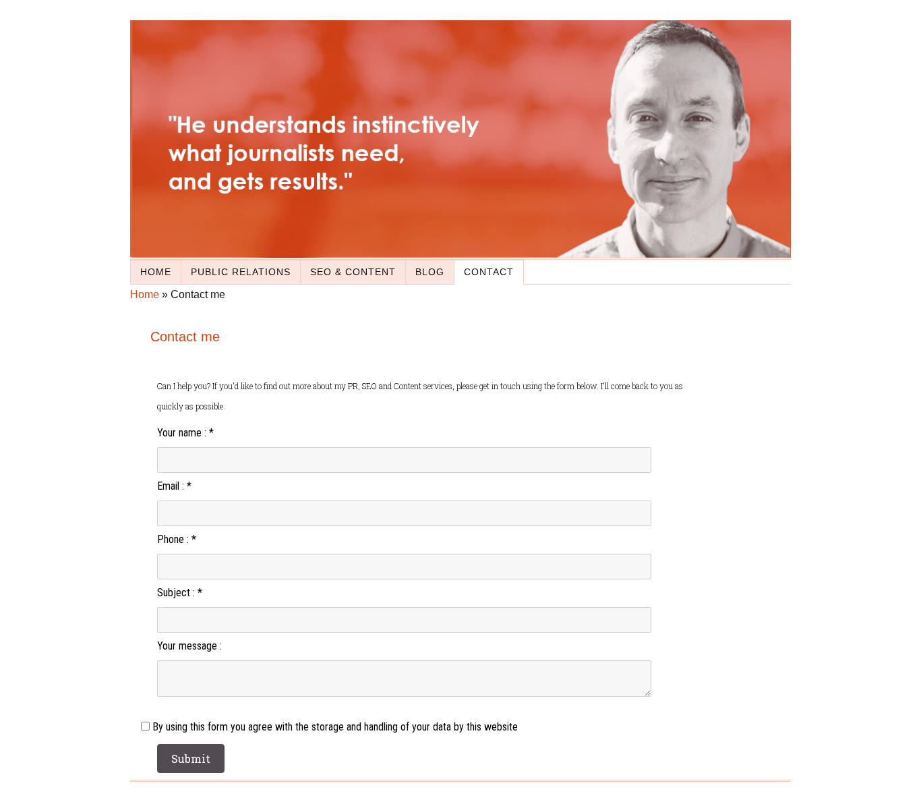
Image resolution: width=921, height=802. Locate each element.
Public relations (241, 271)
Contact (489, 271)
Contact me (185, 336)
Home (155, 271)
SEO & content (353, 271)
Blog (429, 271)
